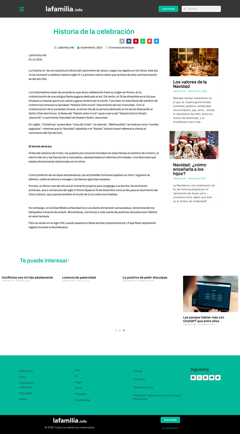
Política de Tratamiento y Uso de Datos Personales (157, 397)
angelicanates (172, 428)
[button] (122, 41)
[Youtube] (211, 377)
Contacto (139, 379)
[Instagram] (199, 377)
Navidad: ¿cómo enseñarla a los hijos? (189, 169)
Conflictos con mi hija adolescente (27, 277)
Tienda (138, 371)
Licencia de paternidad (79, 277)
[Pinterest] (205, 377)
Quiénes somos (143, 387)
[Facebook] (193, 377)
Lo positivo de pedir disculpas (145, 277)
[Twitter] (217, 377)
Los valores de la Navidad (190, 84)
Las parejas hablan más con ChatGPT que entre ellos (203, 319)
